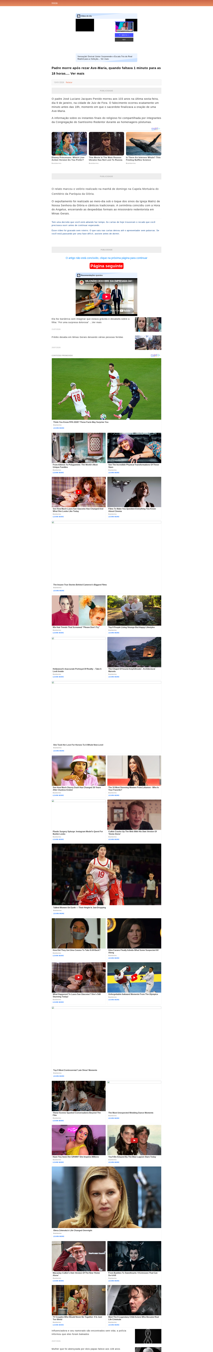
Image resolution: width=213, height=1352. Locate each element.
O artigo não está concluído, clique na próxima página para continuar (106, 257)
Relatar (69, 82)
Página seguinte (106, 266)
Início (55, 3)
